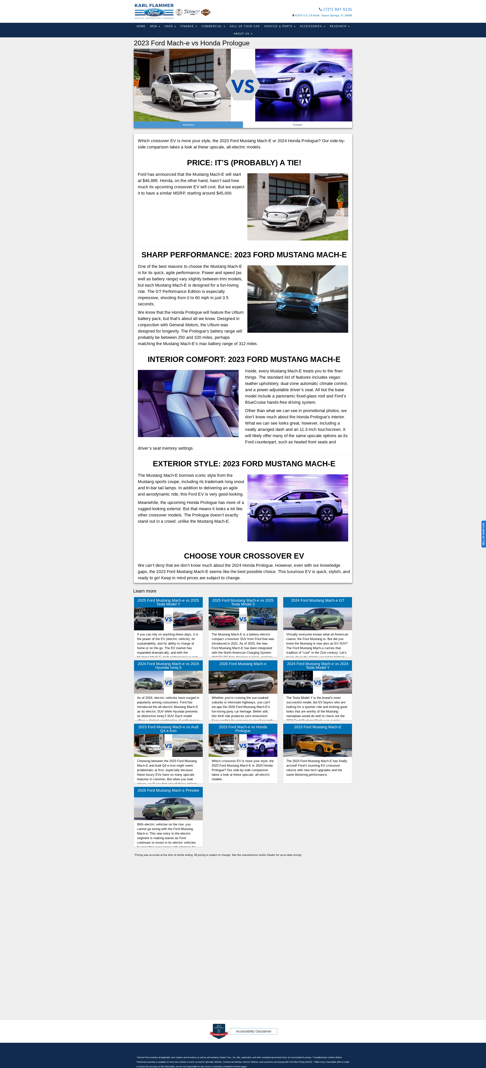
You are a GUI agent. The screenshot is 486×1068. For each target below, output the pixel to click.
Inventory (188, 124)
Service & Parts (278, 26)
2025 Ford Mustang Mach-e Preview (168, 790)
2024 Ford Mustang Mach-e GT (317, 600)
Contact (297, 124)
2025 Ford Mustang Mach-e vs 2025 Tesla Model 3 (243, 602)
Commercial (212, 26)
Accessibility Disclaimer (253, 1031)
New (154, 26)
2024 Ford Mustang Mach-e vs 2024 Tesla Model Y (317, 666)
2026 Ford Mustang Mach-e (242, 664)
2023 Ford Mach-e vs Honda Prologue (243, 729)
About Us (242, 33)
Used (169, 26)
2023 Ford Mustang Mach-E (317, 727)
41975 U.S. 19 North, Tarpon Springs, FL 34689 (323, 15)
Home (141, 26)
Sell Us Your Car (245, 26)
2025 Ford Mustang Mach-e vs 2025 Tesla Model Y (168, 602)
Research (339, 26)
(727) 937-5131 (337, 9)
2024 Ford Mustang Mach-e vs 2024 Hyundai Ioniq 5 (168, 666)
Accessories (311, 26)
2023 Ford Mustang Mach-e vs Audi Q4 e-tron (168, 729)
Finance (188, 26)
